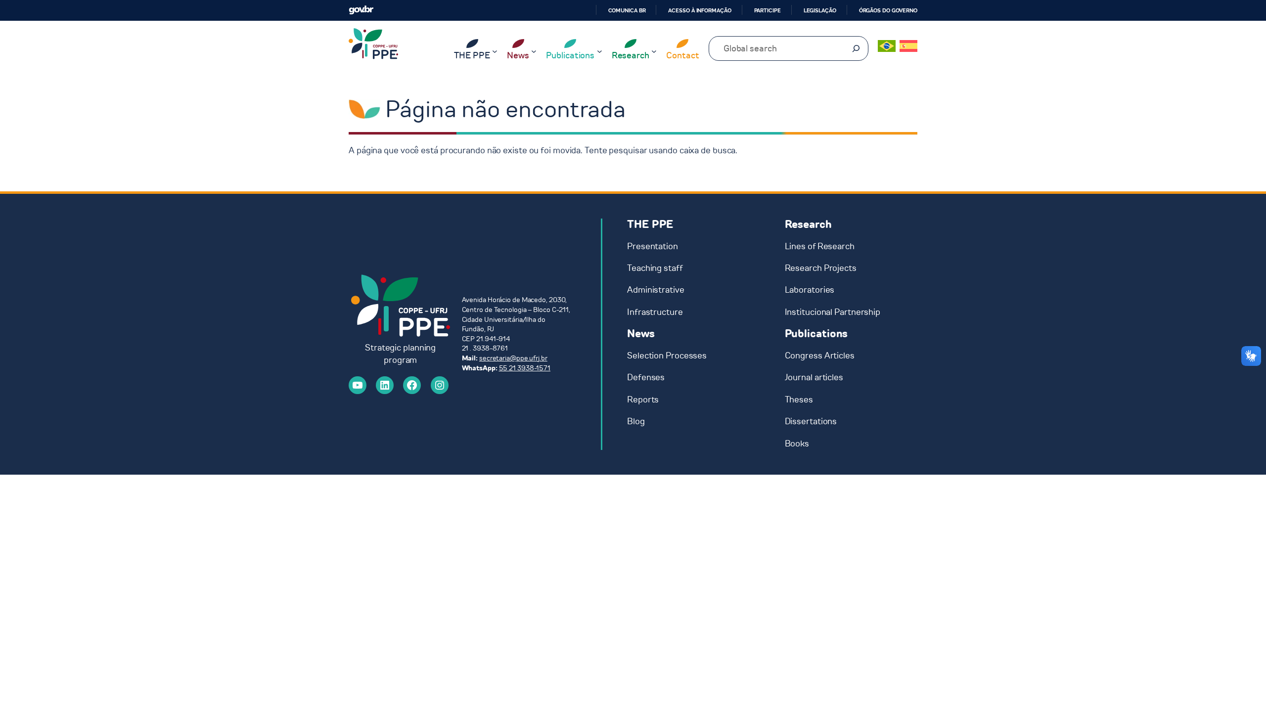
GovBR (361, 10)
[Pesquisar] (856, 48)
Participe (767, 10)
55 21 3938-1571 (525, 368)
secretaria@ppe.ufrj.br (513, 358)
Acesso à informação (699, 10)
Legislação (820, 10)
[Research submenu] (654, 51)
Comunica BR (627, 10)
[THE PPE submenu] (494, 51)
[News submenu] (534, 51)
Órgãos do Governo (888, 10)
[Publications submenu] (599, 51)
